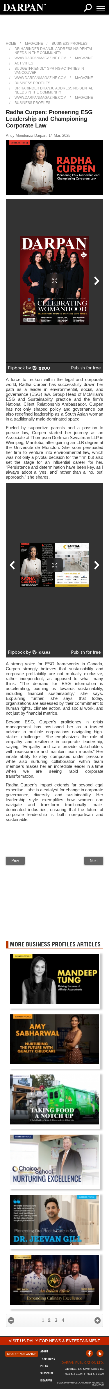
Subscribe (46, 1373)
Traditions (47, 1358)
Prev (15, 860)
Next (94, 860)
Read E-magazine (21, 1354)
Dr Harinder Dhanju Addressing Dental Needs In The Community (54, 51)
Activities (24, 63)
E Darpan (46, 1380)
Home (11, 44)
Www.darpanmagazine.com (40, 58)
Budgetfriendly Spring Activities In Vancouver (49, 71)
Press (44, 1366)
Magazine (34, 44)
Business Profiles (69, 44)
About (44, 1351)
